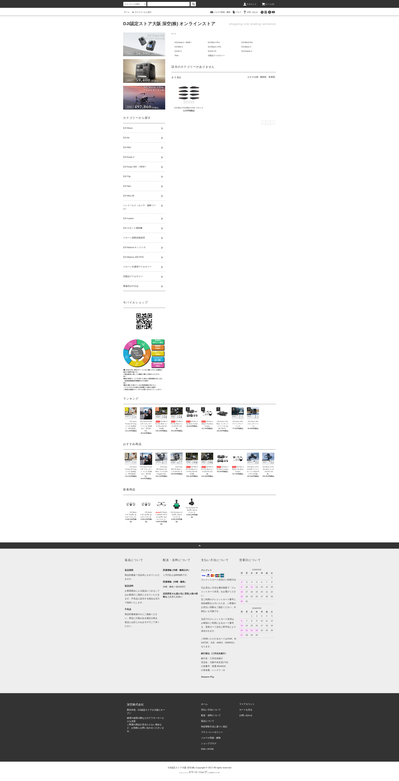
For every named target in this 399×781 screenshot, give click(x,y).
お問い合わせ (252, 12)
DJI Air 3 (178, 51)
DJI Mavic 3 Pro (214, 47)
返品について (207, 721)
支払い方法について (211, 709)
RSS (203, 749)
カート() (269, 4)
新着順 (272, 77)
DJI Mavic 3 (246, 47)
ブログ (238, 12)
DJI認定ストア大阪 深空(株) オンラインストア (169, 23)
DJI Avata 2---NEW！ (183, 42)
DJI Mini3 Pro (247, 42)
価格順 (263, 77)
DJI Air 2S (212, 51)
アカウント (252, 4)
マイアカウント (247, 704)
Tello (177, 55)
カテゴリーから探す (143, 12)
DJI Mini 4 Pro (214, 42)
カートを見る (245, 709)
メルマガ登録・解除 (222, 12)
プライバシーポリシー (212, 732)
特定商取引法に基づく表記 (214, 726)
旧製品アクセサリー (216, 55)
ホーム (127, 12)
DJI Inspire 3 (246, 51)
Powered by (183, 773)
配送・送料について (211, 715)
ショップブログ (208, 743)
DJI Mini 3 (179, 47)
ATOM (210, 749)
